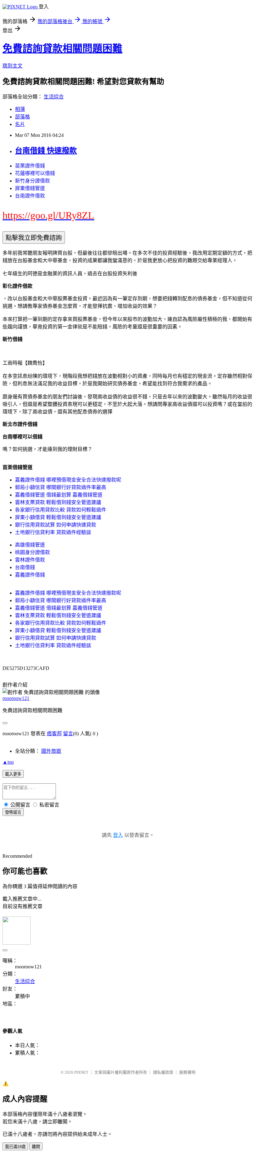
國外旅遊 (51, 751)
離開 (36, 1146)
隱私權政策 (163, 1072)
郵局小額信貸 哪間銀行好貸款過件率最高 (60, 487)
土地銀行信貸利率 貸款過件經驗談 (53, 532)
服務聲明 (187, 1072)
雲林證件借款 (30, 559)
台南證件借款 (30, 195)
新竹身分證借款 (32, 180)
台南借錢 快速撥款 (46, 151)
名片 (20, 124)
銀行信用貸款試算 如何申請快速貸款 (55, 524)
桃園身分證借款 (32, 552)
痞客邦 (54, 733)
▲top (8, 762)
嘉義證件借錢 (30, 574)
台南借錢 (25, 567)
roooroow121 (15, 698)
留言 (68, 733)
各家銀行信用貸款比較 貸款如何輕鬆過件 (60, 509)
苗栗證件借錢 (30, 165)
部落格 (22, 116)
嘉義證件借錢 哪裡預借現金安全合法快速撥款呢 (68, 479)
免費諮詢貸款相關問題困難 (62, 48)
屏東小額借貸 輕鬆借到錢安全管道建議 (58, 517)
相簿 (20, 109)
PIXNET (81, 1072)
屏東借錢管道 (30, 188)
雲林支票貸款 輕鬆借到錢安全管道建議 (58, 502)
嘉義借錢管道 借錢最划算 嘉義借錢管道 (58, 494)
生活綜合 (54, 96)
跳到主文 (12, 65)
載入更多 (13, 774)
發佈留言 (13, 812)
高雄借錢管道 (30, 544)
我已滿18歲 (15, 1146)
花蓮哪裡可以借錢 (35, 173)
